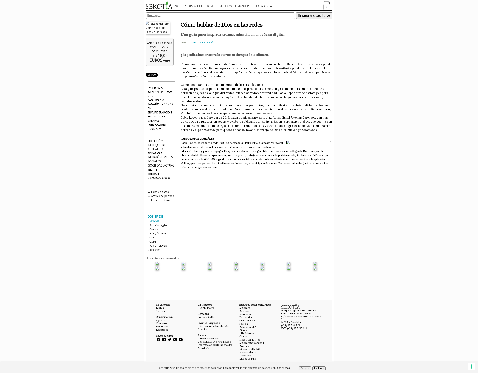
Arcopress (245, 314)
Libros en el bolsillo (250, 349)
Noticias (225, 5)
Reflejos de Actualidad (157, 147)
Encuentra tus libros (314, 15)
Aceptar (305, 368)
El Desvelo (245, 355)
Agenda (266, 5)
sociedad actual (161, 165)
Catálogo (196, 5)
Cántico (243, 336)
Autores (180, 5)
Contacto (161, 323)
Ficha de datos (159, 192)
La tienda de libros (208, 338)
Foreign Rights (206, 317)
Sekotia (243, 323)
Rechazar (319, 368)
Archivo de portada (162, 196)
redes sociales (160, 159)
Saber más (283, 367)
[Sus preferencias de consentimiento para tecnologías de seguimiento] (471, 366)
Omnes (153, 229)
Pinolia (243, 330)
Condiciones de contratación (214, 341)
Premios (211, 5)
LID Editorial (246, 333)
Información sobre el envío (213, 326)
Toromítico (246, 317)
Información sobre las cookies (215, 344)
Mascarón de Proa (249, 339)
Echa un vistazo (160, 200)
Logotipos (162, 329)
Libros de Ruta (247, 358)
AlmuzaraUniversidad (251, 342)
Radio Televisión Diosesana (158, 247)
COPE (152, 237)
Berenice (244, 311)
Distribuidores (206, 307)
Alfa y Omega (157, 233)
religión (155, 157)
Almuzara (244, 307)
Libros (160, 307)
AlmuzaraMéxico (248, 352)
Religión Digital (158, 225)
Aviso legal (203, 347)
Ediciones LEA (247, 326)
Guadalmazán (247, 320)
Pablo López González (204, 42)
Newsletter (162, 326)
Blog (255, 5)
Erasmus (244, 345)
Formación (242, 5)
